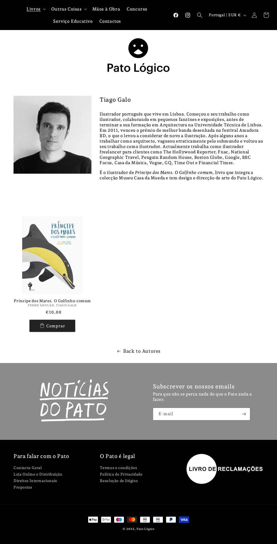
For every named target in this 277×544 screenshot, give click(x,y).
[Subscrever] (244, 414)
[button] (200, 15)
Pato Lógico (145, 529)
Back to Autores (142, 351)
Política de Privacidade (121, 474)
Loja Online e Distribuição (38, 474)
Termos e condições (118, 468)
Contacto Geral (28, 468)
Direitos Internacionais (35, 481)
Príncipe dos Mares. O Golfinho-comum (52, 301)
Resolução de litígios (119, 481)
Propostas (23, 487)
